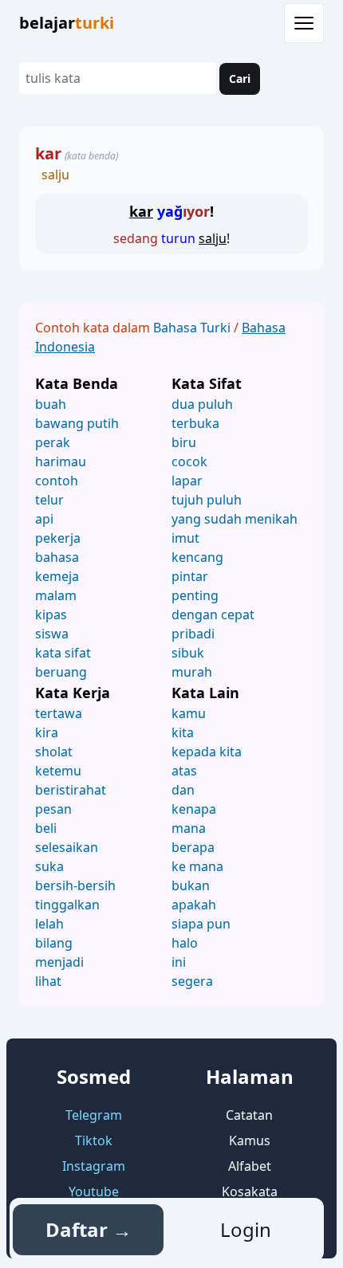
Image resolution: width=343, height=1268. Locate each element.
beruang (61, 672)
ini (179, 962)
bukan (191, 885)
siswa (52, 633)
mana (189, 828)
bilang (54, 943)
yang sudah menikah (235, 519)
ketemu (58, 770)
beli (46, 828)
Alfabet (249, 1166)
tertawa (58, 713)
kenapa (194, 809)
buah (50, 404)
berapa (193, 847)
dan (183, 790)
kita (183, 732)
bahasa (57, 557)
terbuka (195, 423)
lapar (187, 480)
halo (185, 943)
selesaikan (66, 847)
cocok (189, 461)
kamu (189, 713)
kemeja (57, 576)
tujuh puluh (207, 499)
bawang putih (77, 423)
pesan (53, 809)
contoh (56, 480)
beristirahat (70, 790)
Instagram (93, 1166)
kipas (51, 614)
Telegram (93, 1115)
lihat (48, 981)
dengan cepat (213, 614)
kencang (197, 557)
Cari (239, 78)
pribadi (193, 633)
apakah (194, 904)
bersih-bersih (75, 885)
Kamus (249, 1140)
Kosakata (250, 1191)
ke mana (197, 866)
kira (46, 732)
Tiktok (93, 1140)
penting (195, 595)
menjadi (59, 962)
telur (49, 499)
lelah (49, 923)
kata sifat (63, 652)
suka (49, 866)
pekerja (58, 538)
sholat (54, 751)
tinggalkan (67, 904)
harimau (60, 461)
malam (56, 595)
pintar (190, 576)
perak (52, 442)
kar (48, 153)
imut (185, 538)
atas (184, 770)
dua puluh (202, 404)
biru (184, 442)
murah (192, 672)
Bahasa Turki (193, 327)
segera (192, 981)
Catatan (249, 1115)
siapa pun (201, 923)
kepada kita (207, 751)
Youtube (94, 1191)
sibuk (188, 652)
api (44, 519)
